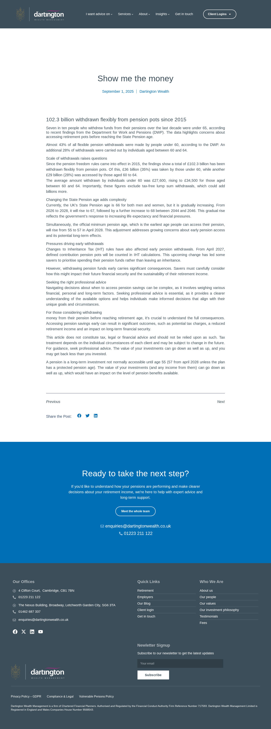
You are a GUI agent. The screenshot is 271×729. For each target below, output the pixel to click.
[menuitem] (101, 14)
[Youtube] (40, 631)
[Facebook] (15, 631)
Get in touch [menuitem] (184, 14)
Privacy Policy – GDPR (26, 696)
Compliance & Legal (60, 696)
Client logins (217, 14)
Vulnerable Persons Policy (96, 696)
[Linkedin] (32, 631)
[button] (79, 416)
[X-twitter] (23, 631)
